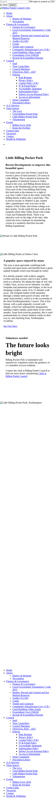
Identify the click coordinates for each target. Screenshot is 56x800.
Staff (14, 720)
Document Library (21, 759)
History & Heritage (21, 675)
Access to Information (29, 754)
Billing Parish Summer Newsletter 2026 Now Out (11, 630)
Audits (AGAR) (20, 698)
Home (3, 529)
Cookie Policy (7, 566)
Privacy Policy (26, 737)
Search (12, 5)
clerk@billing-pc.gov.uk (7, 493)
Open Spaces (12, 765)
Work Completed (20, 757)
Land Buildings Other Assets (26, 709)
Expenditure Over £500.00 (25, 712)
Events (3, 540)
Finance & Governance (17, 681)
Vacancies (11, 790)
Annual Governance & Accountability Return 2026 (13, 613)
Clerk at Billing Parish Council (26, 375)
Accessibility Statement (30, 745)
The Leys (17, 768)
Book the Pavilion (21, 785)
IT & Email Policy (28, 743)
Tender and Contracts (22, 703)
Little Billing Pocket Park (24, 773)
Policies (4, 561)
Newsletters (18, 678)
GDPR (3, 563)
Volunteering (18, 776)
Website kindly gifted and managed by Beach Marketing (7, 654)
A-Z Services (12, 762)
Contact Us (5, 411)
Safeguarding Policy (29, 748)
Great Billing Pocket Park (25, 771)
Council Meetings (21, 726)
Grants (15, 701)
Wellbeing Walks (11, 602)
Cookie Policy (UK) (29, 740)
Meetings (4, 532)
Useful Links (12, 787)
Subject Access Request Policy (34, 751)
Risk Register (25, 734)
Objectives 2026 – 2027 (24, 729)
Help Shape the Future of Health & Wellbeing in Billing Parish (11, 588)
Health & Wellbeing (16, 796)
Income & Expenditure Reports (27, 715)
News (3, 537)
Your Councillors (5, 544)
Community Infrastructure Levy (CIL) (31, 706)
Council (10, 717)
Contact (10, 793)
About (3, 534)
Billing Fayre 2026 (21, 782)
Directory (4, 548)
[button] (10, 326)
